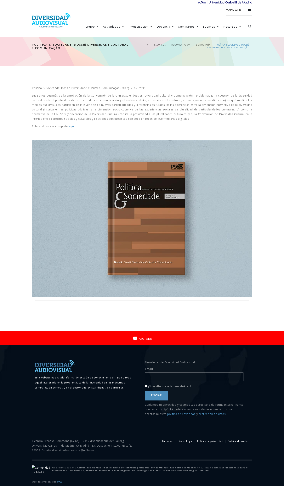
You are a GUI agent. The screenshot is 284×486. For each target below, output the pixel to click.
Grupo (90, 26)
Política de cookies (239, 441)
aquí (72, 126)
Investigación (138, 26)
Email (149, 369)
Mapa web (168, 441)
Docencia (163, 26)
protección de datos (212, 414)
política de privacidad (181, 414)
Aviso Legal (186, 441)
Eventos (209, 26)
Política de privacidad (210, 441)
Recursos (230, 26)
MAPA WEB (233, 10)
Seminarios (186, 26)
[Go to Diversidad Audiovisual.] (148, 44)
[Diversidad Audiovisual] (51, 21)
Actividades (111, 26)
